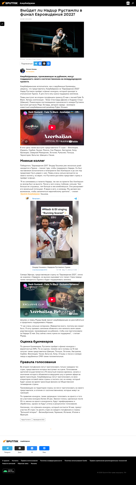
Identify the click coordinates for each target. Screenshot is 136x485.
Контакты (15, 461)
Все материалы (30, 71)
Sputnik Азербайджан (30, 194)
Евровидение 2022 (38, 419)
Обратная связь (23, 463)
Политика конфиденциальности (51, 461)
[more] (2, 24)
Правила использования (29, 461)
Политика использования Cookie (76, 461)
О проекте (5, 461)
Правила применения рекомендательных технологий (108, 461)
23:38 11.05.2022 (26, 19)
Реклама (34, 463)
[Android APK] (8, 471)
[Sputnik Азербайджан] (10, 5)
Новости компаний (8, 463)
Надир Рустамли (26, 419)
